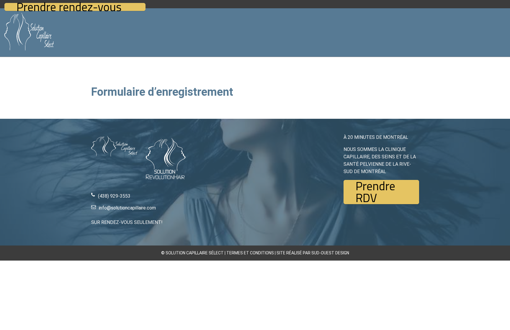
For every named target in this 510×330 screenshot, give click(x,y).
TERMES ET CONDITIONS (250, 253)
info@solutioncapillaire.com (127, 208)
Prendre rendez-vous (69, 7)
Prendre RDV (375, 192)
